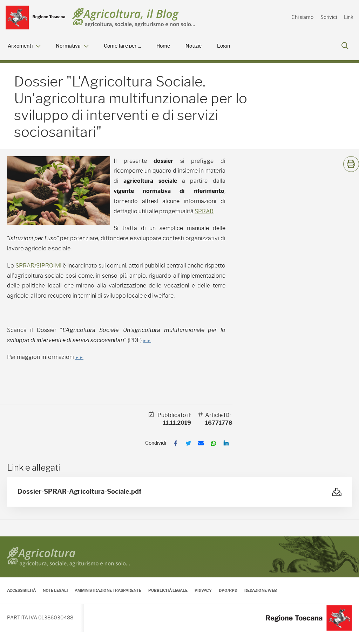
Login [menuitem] (223, 46)
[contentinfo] (179, 584)
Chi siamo (302, 17)
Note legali (55, 590)
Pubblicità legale (168, 590)
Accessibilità (21, 590)
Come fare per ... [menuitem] (122, 46)
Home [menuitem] (163, 46)
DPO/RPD (228, 590)
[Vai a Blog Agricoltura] (133, 18)
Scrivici (328, 17)
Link (348, 17)
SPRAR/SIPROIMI (38, 265)
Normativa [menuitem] (68, 46)
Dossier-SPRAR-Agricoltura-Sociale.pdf (79, 491)
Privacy (203, 590)
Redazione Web (260, 590)
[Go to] (35, 17)
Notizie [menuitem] (193, 46)
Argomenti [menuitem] (20, 46)
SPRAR (204, 211)
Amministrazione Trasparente (108, 590)
